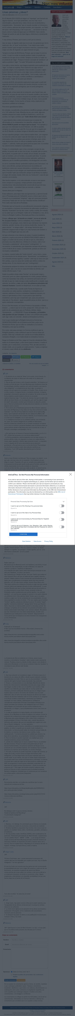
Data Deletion (26, 541)
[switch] (61, 506)
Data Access (37, 541)
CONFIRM (23, 534)
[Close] (71, 475)
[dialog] (37, 508)
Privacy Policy (48, 541)
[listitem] (37, 502)
